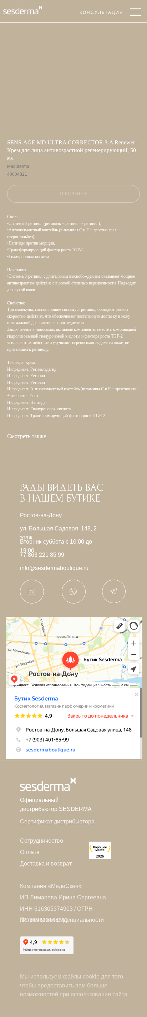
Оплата (30, 852)
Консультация (101, 12)
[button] (57, 821)
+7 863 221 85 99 (42, 555)
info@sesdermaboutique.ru (54, 568)
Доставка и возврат (46, 864)
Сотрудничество (41, 841)
